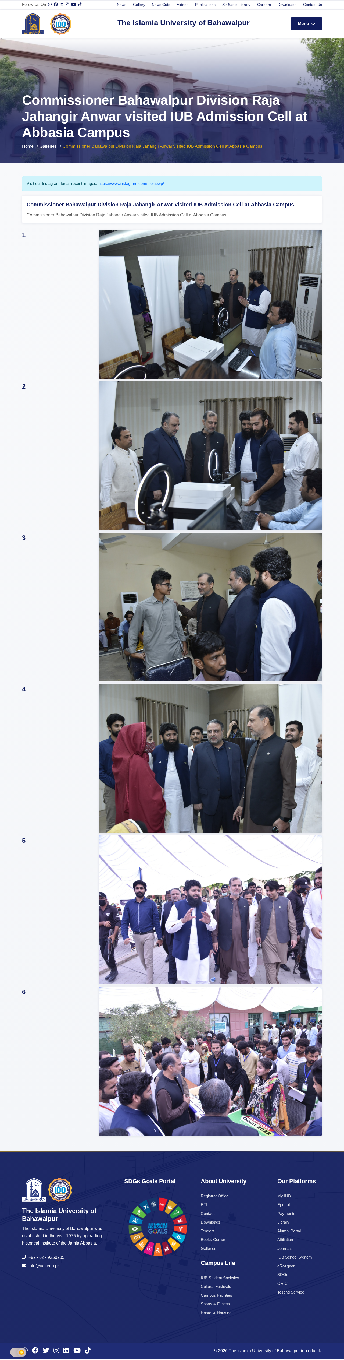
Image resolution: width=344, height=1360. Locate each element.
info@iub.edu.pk (43, 1265)
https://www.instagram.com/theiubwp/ (131, 183)
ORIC (282, 1283)
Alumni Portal (289, 1231)
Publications (205, 4)
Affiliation (285, 1239)
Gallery (139, 4)
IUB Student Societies (220, 1277)
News (121, 4)
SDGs (282, 1274)
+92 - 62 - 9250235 (45, 1257)
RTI (204, 1204)
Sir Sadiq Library (236, 4)
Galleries (48, 146)
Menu (304, 23)
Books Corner (213, 1239)
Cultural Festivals (216, 1286)
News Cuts (161, 4)
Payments (286, 1213)
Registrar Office (214, 1196)
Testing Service (290, 1292)
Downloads (287, 4)
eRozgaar (286, 1266)
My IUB (284, 1196)
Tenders (208, 1231)
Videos (182, 4)
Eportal (283, 1204)
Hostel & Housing (216, 1312)
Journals (284, 1248)
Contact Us (312, 4)
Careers (264, 4)
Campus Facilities (216, 1295)
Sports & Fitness (215, 1304)
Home (28, 146)
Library (283, 1222)
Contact (207, 1213)
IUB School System (294, 1257)
